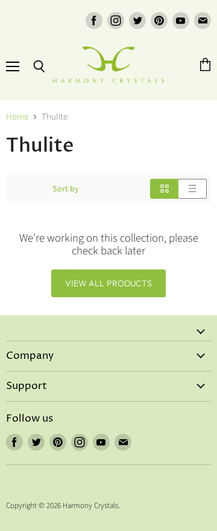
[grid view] (164, 189)
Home (17, 117)
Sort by (65, 189)
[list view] (192, 189)
